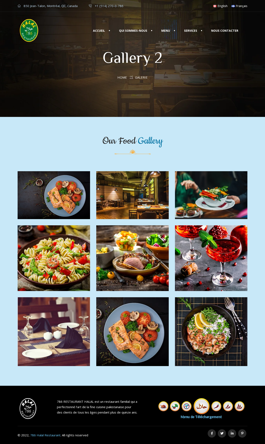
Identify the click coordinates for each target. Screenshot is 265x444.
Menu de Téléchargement (201, 417)
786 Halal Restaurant (45, 435)
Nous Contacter (224, 31)
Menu (165, 31)
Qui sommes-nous (133, 31)
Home (122, 77)
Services (190, 31)
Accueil (99, 31)
